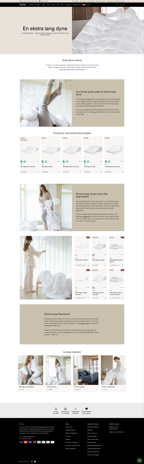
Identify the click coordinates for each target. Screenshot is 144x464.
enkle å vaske (84, 323)
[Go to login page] (120, 4)
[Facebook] (35, 462)
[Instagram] (32, 462)
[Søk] (98, 4)
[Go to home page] (23, 4)
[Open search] (117, 4)
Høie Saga (86, 216)
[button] (31, 5)
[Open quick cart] (123, 4)
